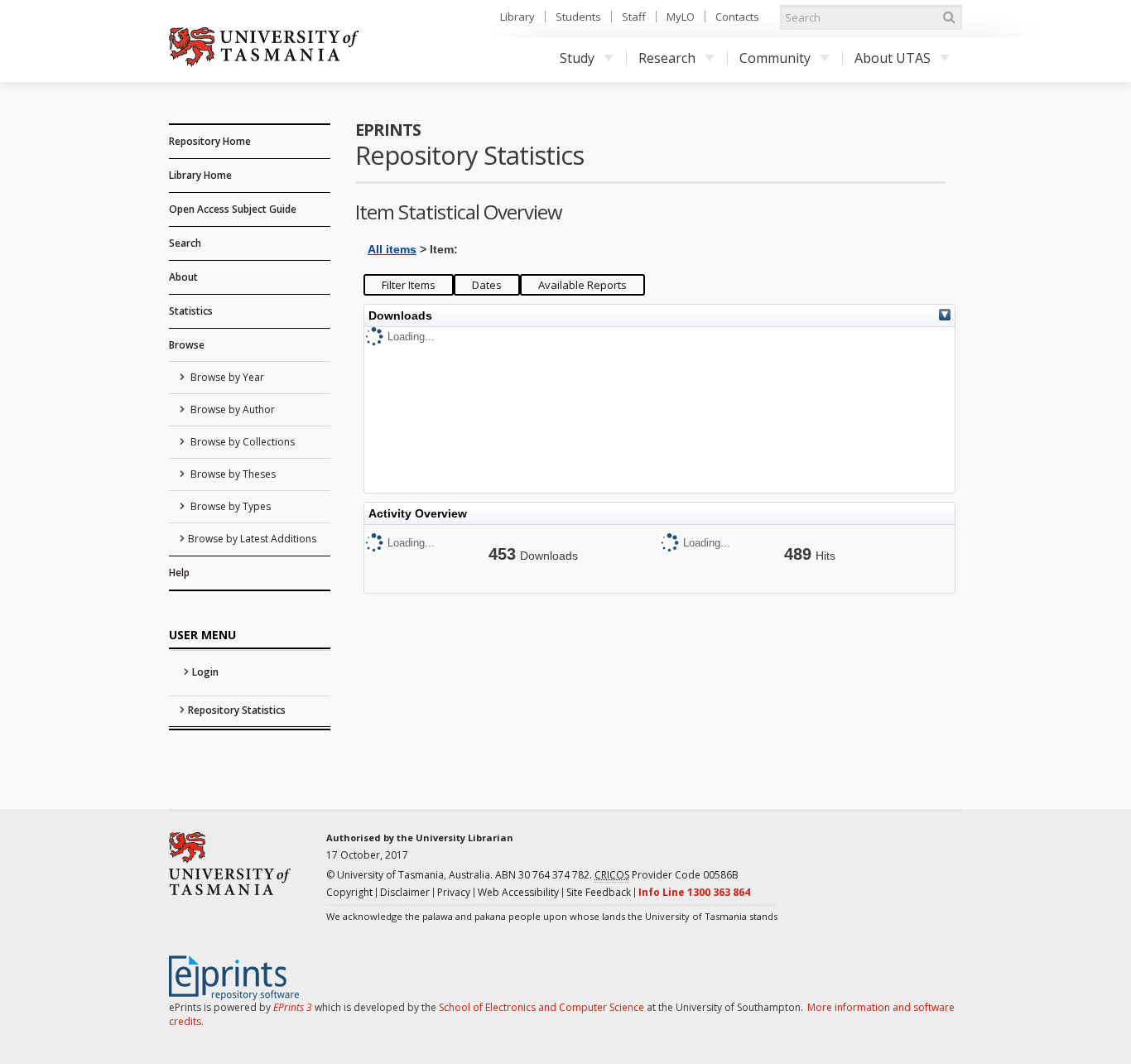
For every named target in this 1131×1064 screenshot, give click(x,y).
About (183, 277)
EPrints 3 (292, 1007)
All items (392, 249)
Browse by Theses (232, 474)
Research (666, 58)
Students (578, 16)
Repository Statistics (237, 710)
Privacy (453, 892)
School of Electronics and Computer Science (541, 1007)
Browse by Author (231, 409)
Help (179, 573)
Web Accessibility (518, 892)
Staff (634, 16)
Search (185, 243)
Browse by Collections (241, 442)
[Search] (949, 17)
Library (517, 16)
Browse (187, 345)
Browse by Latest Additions (252, 539)
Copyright (349, 892)
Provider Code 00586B (666, 875)
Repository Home (210, 141)
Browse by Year (226, 377)
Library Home (200, 175)
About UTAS (892, 58)
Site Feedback (598, 892)
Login (205, 672)
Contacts (737, 16)
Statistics (191, 311)
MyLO (681, 16)
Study (577, 58)
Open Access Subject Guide (232, 209)
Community (775, 58)
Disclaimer (405, 892)
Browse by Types (229, 506)
